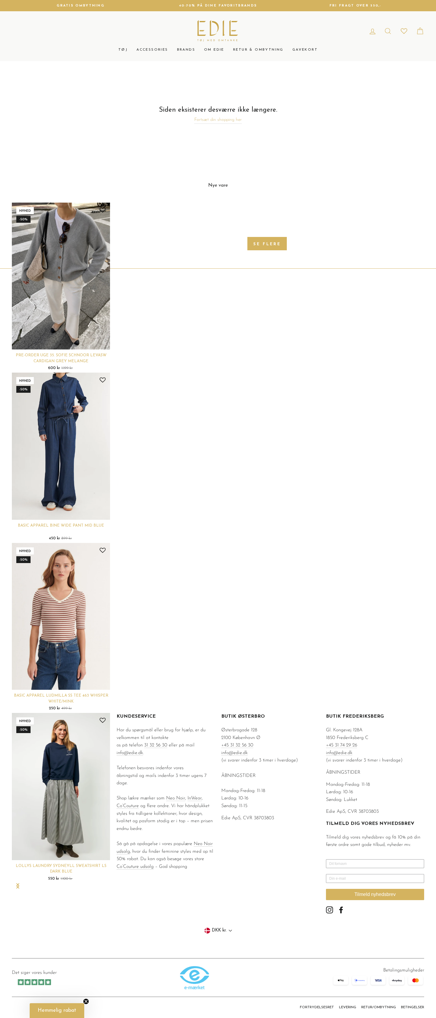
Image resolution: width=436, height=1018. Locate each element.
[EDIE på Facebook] (341, 910)
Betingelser (412, 1007)
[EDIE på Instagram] (329, 910)
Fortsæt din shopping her (218, 120)
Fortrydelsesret (317, 1007)
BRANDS (186, 50)
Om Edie (214, 50)
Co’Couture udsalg (135, 866)
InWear (194, 798)
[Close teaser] (86, 1001)
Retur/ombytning (378, 1007)
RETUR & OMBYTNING (258, 50)
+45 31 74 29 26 (341, 745)
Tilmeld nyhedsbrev (375, 894)
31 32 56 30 (155, 745)
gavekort (305, 50)
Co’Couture (128, 806)
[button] (57, 1010)
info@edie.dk (130, 753)
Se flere (267, 244)
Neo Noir (175, 798)
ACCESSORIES (152, 50)
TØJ (123, 50)
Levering (347, 1007)
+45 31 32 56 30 (237, 745)
